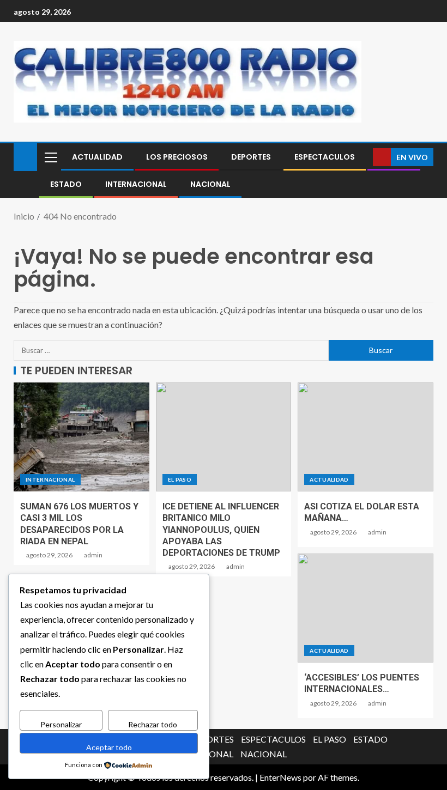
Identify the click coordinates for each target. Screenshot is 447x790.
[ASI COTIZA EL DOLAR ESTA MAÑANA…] (365, 436)
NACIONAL (210, 184)
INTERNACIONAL (136, 184)
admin (93, 555)
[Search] (363, 157)
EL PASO (179, 479)
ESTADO (66, 184)
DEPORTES (251, 156)
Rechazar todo (152, 724)
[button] (50, 157)
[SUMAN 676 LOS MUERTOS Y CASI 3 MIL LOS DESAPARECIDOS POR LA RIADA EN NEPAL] (81, 436)
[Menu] (50, 157)
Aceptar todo (109, 747)
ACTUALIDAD (97, 156)
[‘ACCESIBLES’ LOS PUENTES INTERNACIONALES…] (365, 608)
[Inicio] (25, 156)
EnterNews (280, 777)
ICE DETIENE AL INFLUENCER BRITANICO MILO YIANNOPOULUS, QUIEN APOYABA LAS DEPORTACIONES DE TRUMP (221, 529)
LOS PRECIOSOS (177, 156)
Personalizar (61, 724)
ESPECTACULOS (324, 156)
